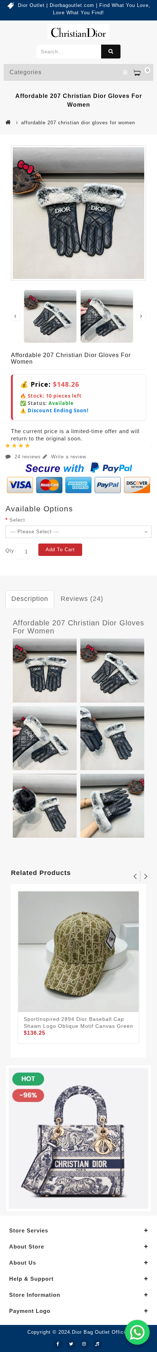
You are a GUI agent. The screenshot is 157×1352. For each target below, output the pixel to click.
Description (29, 598)
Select (17, 520)
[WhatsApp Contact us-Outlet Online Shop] (137, 1332)
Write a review (67, 456)
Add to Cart (60, 549)
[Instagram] (84, 1344)
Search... (110, 51)
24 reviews (28, 456)
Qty (9, 550)
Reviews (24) (82, 598)
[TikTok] (97, 1344)
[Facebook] (58, 1344)
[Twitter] (71, 1344)
